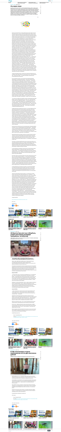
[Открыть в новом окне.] (13, 205)
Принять (49, 430)
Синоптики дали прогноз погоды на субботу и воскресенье (44, 2)
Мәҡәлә (9, 2)
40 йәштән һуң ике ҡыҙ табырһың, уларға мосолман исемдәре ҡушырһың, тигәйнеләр (22, 2)
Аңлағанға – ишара (12, 4)
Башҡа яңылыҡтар (12, 231)
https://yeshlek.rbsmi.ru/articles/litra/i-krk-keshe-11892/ (19, 199)
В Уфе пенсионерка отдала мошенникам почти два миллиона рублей (33, 2)
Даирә (10, 0)
